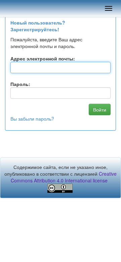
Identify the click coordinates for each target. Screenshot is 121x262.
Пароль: (20, 84)
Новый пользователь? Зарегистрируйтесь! (37, 26)
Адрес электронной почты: (42, 58)
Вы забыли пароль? (32, 118)
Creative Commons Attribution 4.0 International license (64, 177)
